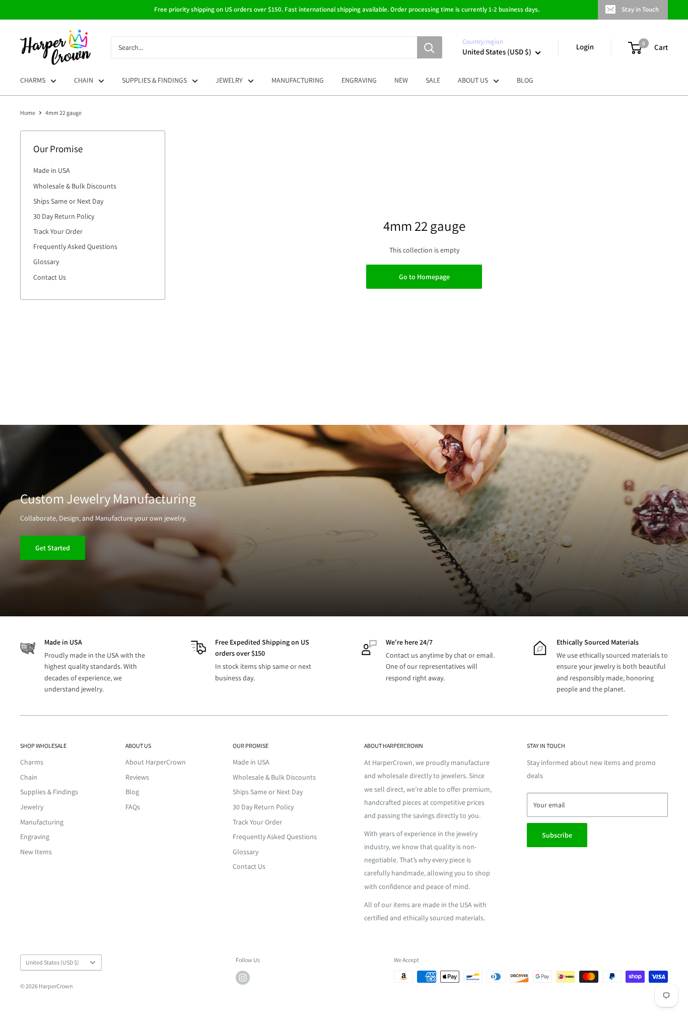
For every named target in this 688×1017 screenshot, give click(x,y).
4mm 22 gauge (63, 112)
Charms (31, 762)
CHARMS (32, 80)
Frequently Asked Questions (75, 246)
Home (27, 112)
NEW (401, 80)
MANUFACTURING (297, 80)
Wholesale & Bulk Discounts (74, 185)
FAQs (132, 806)
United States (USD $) (52, 962)
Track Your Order (58, 231)
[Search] (429, 47)
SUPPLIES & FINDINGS (154, 80)
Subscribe (557, 835)
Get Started (52, 547)
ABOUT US (473, 80)
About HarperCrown (155, 762)
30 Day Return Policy (63, 216)
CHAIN (83, 80)
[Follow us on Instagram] (243, 978)
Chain (28, 777)
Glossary (46, 261)
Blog (132, 791)
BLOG (525, 80)
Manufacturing (41, 822)
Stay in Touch (640, 9)
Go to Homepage (424, 276)
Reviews (137, 777)
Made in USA (51, 170)
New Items (36, 851)
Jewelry (31, 806)
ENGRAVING (359, 80)
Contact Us (49, 277)
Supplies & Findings (49, 791)
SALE (433, 80)
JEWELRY (229, 80)
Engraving (34, 836)
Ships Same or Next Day (68, 201)
